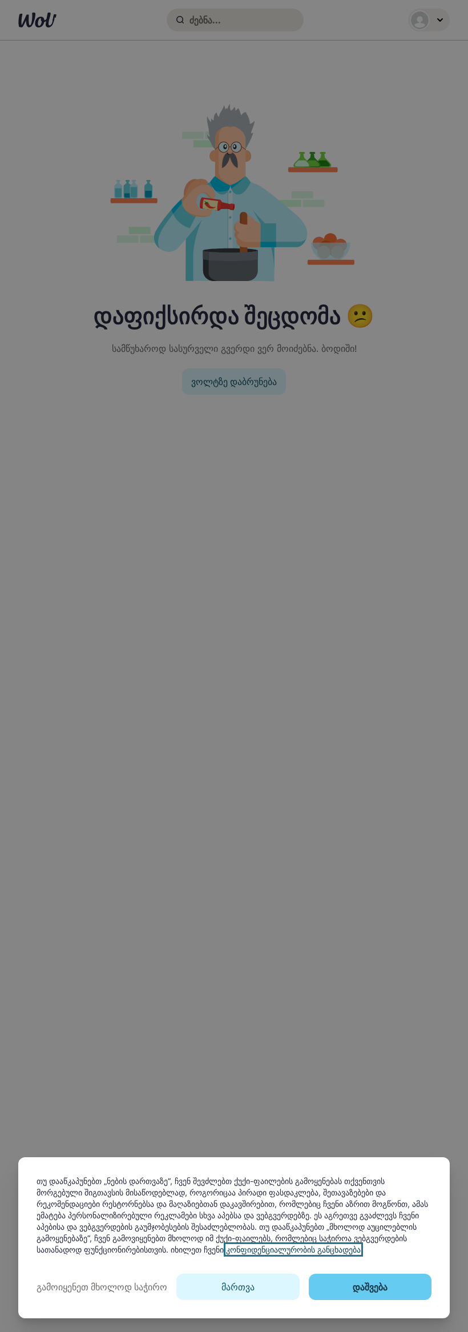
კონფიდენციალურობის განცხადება (293, 1249)
